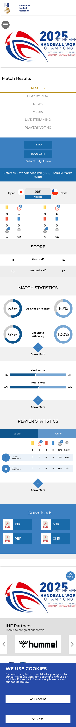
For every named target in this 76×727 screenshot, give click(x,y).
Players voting (38, 127)
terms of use (19, 676)
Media (38, 112)
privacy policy (38, 676)
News (38, 104)
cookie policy (19, 682)
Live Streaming (38, 119)
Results (38, 88)
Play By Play (38, 96)
